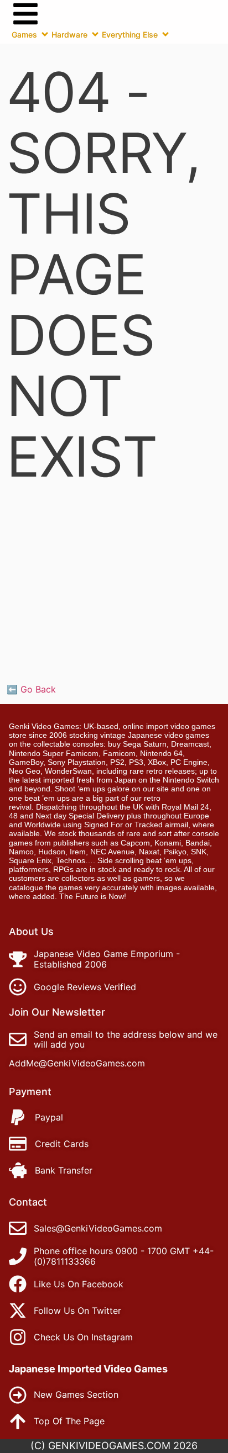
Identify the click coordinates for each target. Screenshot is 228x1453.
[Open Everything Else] (165, 34)
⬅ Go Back (31, 689)
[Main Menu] (25, 14)
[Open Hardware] (95, 34)
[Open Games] (45, 34)
